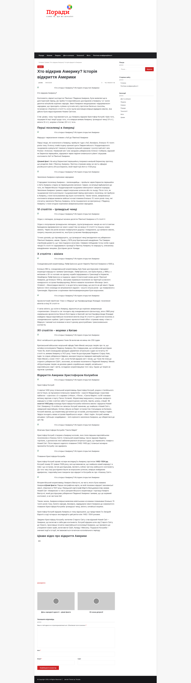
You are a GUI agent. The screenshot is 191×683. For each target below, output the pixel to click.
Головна (41, 62)
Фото (88, 55)
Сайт (79, 659)
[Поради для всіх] (59, 11)
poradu (40, 82)
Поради (41, 55)
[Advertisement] (95, 37)
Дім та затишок (68, 55)
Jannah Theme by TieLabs (72, 679)
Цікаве (47, 62)
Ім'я (39, 650)
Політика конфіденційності (102, 55)
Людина (58, 55)
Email (39, 659)
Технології (80, 55)
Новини (49, 55)
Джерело (41, 583)
